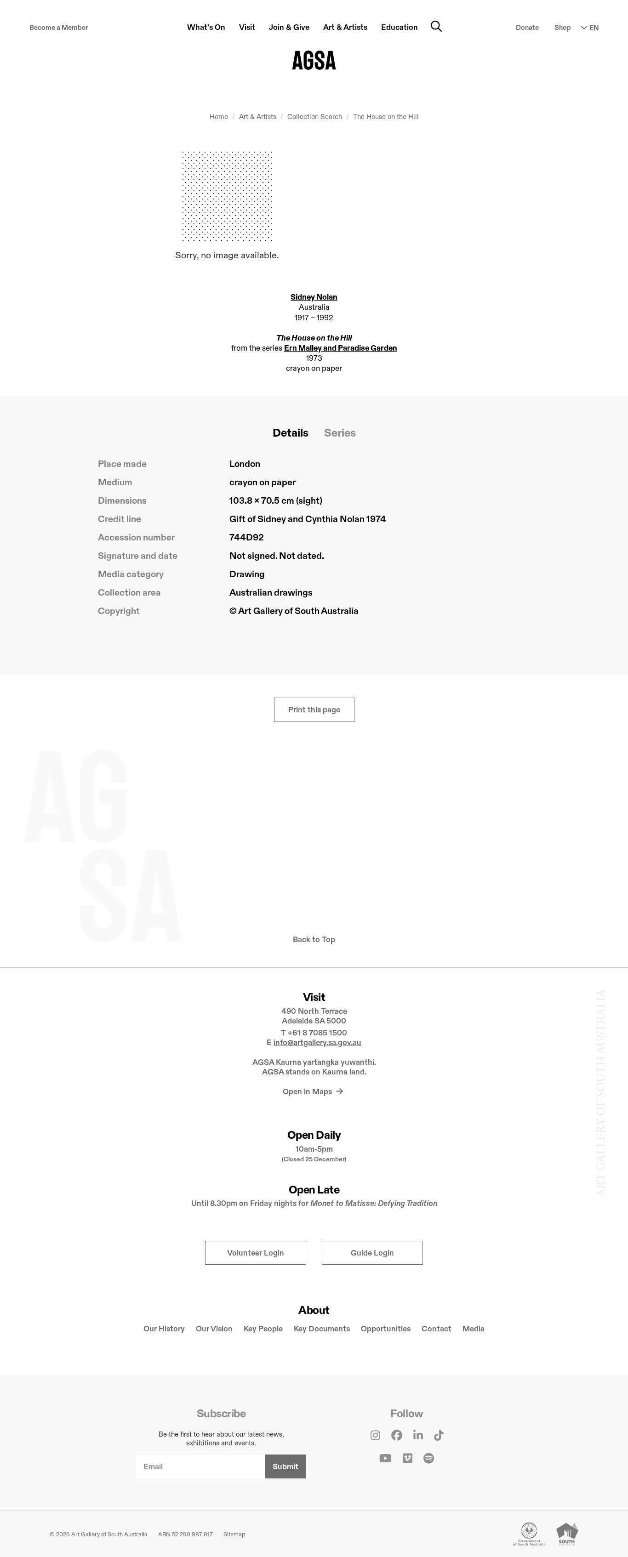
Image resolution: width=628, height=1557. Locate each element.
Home (219, 116)
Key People (263, 1329)
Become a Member (58, 27)
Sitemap (234, 1534)
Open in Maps (308, 1092)
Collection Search (315, 116)
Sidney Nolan (314, 297)
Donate (527, 27)
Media (473, 1329)
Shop (562, 27)
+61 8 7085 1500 (317, 1033)
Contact (436, 1329)
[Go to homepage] (314, 60)
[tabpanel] (314, 541)
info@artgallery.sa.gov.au (317, 1042)
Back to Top (314, 939)
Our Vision (214, 1329)
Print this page (314, 710)
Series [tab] (340, 432)
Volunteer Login (255, 1253)
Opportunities (386, 1329)
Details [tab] (290, 432)
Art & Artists (258, 116)
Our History (164, 1329)
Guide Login (372, 1253)
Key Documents (322, 1329)
